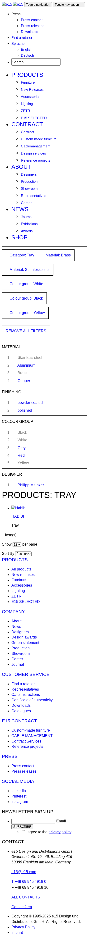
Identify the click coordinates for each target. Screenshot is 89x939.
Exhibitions (29, 224)
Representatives (33, 196)
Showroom (29, 189)
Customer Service (26, 674)
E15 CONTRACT (19, 720)
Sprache (17, 43)
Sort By (8, 554)
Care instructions (25, 695)
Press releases (32, 26)
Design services (33, 153)
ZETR (25, 111)
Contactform (21, 907)
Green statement (25, 643)
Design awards (24, 637)
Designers (29, 174)
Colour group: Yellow (27, 313)
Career (26, 203)
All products (21, 569)
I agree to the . (49, 832)
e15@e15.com (23, 872)
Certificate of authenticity (32, 700)
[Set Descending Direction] (34, 554)
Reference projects (35, 160)
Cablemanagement (35, 146)
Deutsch (27, 55)
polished (25, 410)
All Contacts (25, 897)
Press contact (31, 20)
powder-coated (30, 403)
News (19, 209)
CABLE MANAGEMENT (32, 736)
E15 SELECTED (34, 118)
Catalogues (21, 711)
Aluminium (26, 365)
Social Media (18, 781)
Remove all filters (26, 331)
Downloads (29, 32)
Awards (27, 231)
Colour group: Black (26, 298)
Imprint (17, 932)
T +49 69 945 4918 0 (28, 882)
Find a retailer (21, 38)
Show (7, 544)
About (21, 167)
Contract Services (26, 741)
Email (61, 821)
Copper (24, 381)
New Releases (32, 89)
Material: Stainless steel (29, 270)
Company (13, 611)
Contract (27, 124)
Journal (26, 217)
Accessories (30, 97)
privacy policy (59, 832)
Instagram (19, 802)
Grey (22, 448)
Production (29, 181)
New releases (23, 575)
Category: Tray (21, 255)
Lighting (27, 104)
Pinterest (18, 796)
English (26, 49)
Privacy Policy (23, 927)
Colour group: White (26, 284)
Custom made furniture (38, 139)
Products (27, 75)
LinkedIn (18, 791)
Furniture (28, 82)
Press (10, 756)
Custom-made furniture (30, 730)
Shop (19, 237)
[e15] (7, 4)
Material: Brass (58, 255)
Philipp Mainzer (31, 485)
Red (21, 455)
